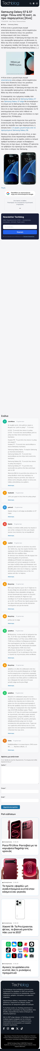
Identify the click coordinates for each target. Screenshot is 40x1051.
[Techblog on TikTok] (22, 1028)
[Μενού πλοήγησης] (37, 3)
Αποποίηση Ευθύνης (18, 1039)
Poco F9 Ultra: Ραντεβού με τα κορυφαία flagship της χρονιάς (19, 848)
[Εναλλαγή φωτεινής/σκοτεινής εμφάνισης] (34, 3)
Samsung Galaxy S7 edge (14, 101)
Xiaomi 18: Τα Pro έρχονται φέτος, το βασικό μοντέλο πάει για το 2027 (17, 929)
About (18, 1043)
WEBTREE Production (26, 1043)
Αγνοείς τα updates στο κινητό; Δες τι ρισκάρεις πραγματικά (16, 969)
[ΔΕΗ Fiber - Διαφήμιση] (20, 63)
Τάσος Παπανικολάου (19, 21)
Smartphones (8, 842)
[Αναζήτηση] (30, 3)
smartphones (6, 80)
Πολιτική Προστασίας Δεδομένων (21, 1036)
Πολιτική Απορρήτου (28, 236)
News (4, 24)
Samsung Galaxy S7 (28, 99)
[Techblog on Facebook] (4, 1028)
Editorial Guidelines (29, 1039)
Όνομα (3, 788)
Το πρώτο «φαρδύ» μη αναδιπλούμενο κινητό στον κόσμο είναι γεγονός (18, 888)
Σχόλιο (3, 765)
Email (3, 797)
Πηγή (3, 188)
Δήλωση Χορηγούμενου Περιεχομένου (19, 1037)
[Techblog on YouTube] (12, 1028)
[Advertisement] (20, 327)
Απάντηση (11, 485)
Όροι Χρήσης (7, 1036)
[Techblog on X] (17, 1028)
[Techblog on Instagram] (8, 1028)
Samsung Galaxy (13, 24)
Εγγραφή (20, 232)
